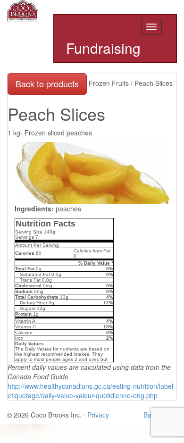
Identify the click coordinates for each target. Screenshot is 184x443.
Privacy (98, 414)
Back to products (47, 83)
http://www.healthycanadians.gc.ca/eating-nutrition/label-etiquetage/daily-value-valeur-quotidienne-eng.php (92, 390)
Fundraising (103, 48)
